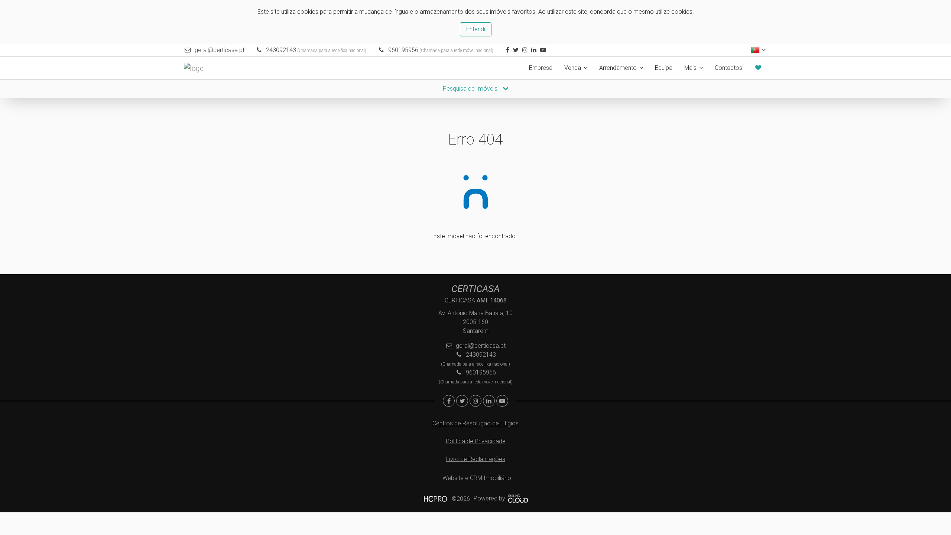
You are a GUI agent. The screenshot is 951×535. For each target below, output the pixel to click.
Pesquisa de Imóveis (471, 88)
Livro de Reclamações (475, 459)
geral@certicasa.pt (219, 50)
